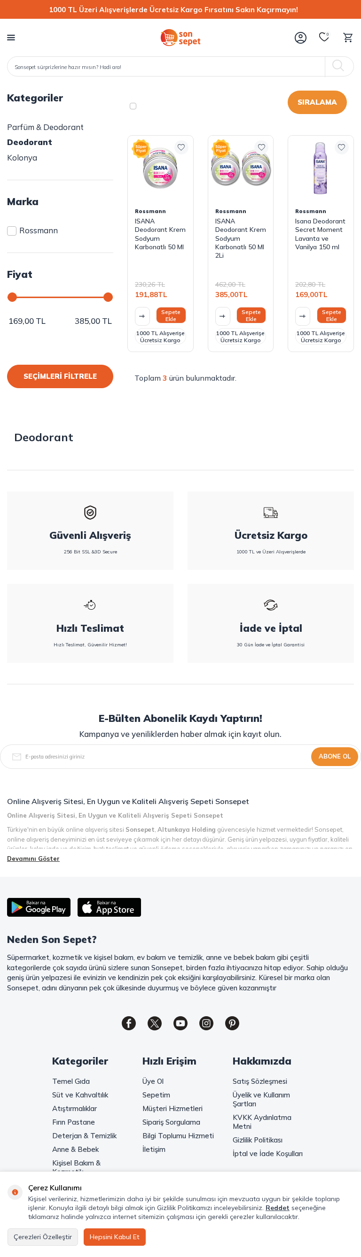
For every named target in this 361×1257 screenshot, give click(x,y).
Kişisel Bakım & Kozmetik (76, 1167)
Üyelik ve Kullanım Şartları (261, 1099)
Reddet (278, 1207)
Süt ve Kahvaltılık (80, 1094)
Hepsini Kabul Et (115, 1237)
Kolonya (22, 157)
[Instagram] (206, 1023)
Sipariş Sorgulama (171, 1122)
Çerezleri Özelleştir (43, 1237)
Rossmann (38, 230)
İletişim (153, 1149)
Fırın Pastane (73, 1122)
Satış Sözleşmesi (260, 1081)
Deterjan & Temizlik (84, 1135)
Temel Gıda (71, 1081)
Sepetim (156, 1094)
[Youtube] (180, 1023)
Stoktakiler (164, 105)
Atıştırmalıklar (74, 1108)
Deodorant (29, 142)
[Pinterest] (232, 1023)
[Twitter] (154, 1023)
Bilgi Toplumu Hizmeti (178, 1135)
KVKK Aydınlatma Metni (262, 1122)
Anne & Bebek (75, 1149)
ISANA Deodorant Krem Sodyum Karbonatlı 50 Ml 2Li (240, 238)
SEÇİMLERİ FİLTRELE (60, 376)
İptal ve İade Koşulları (268, 1153)
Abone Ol (335, 756)
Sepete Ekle (170, 315)
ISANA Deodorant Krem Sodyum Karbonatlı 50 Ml (160, 234)
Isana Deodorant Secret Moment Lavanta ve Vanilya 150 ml (320, 234)
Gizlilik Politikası (258, 1139)
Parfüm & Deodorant (45, 127)
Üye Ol (153, 1081)
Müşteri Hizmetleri (172, 1108)
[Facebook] (128, 1023)
